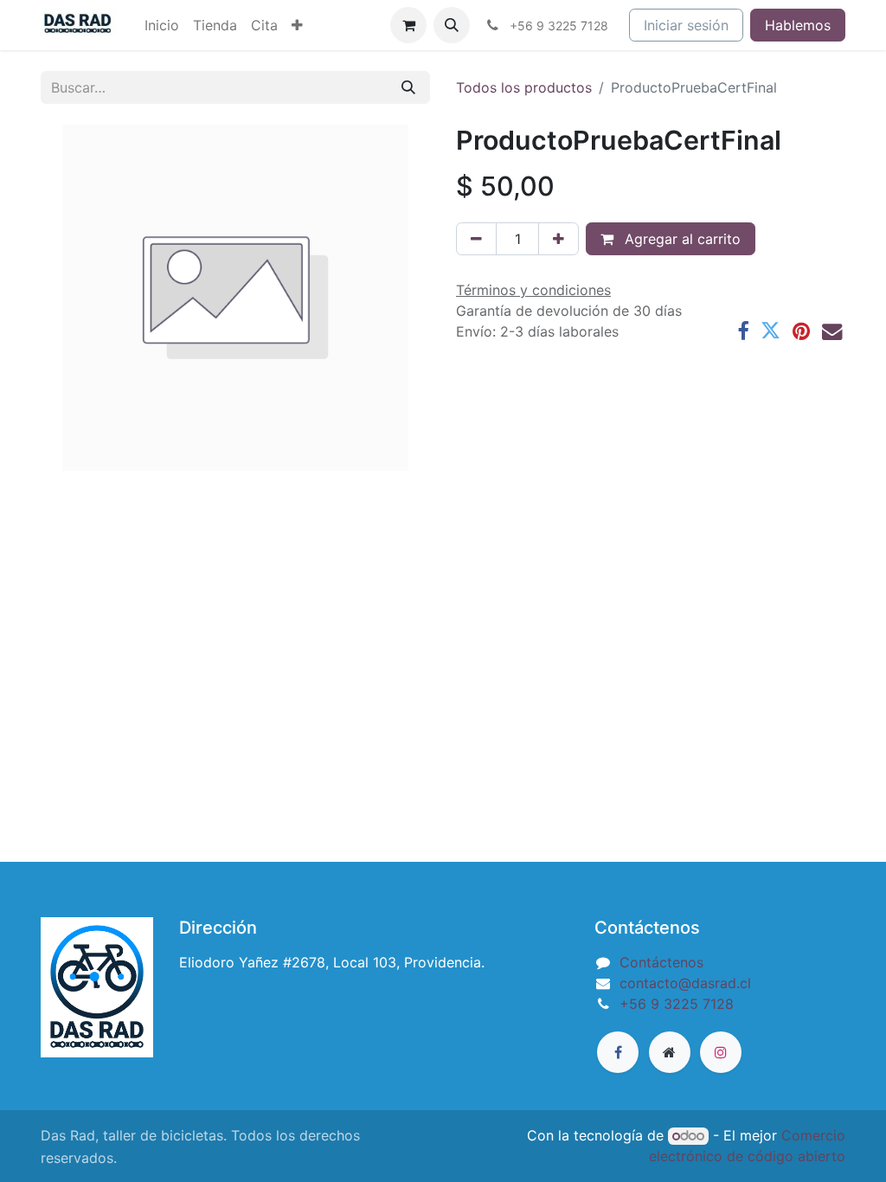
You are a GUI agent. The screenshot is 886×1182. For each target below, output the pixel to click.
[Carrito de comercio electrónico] (408, 25)
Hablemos (798, 25)
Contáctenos (661, 962)
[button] (451, 25)
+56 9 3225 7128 (677, 1003)
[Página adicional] (669, 1052)
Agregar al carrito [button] (680, 238)
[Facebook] (742, 331)
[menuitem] (162, 25)
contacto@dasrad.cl (685, 983)
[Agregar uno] (558, 238)
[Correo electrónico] (832, 331)
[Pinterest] (801, 331)
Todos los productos (524, 87)
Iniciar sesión (686, 25)
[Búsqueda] (408, 87)
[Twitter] (770, 331)
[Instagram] (721, 1052)
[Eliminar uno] (476, 238)
